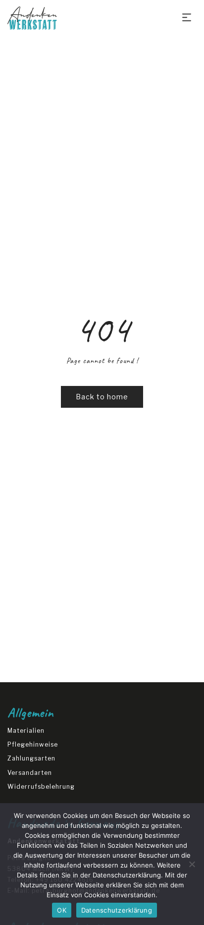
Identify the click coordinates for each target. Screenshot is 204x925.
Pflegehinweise (32, 744)
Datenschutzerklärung (127, 875)
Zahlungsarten (31, 758)
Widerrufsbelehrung (41, 786)
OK (61, 910)
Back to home (102, 396)
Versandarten (29, 772)
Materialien (26, 730)
